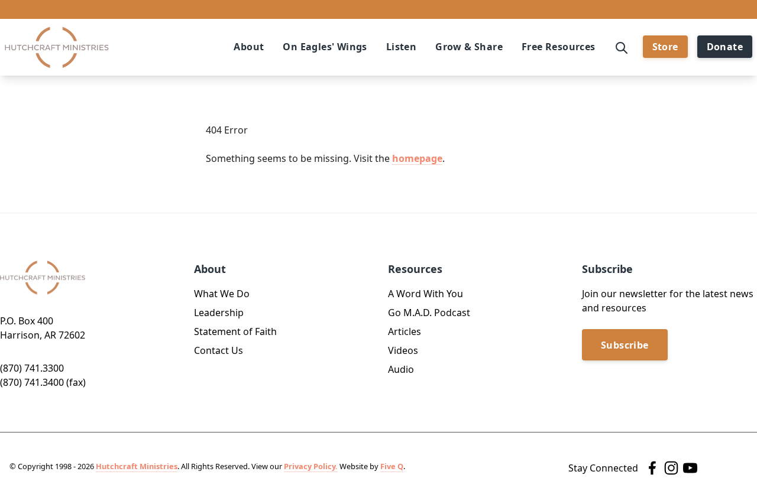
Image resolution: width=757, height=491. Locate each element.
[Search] (621, 46)
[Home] (57, 48)
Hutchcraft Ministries (136, 466)
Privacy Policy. (311, 466)
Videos (403, 350)
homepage (417, 158)
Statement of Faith (235, 331)
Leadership (219, 312)
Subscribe (625, 345)
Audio (401, 369)
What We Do (222, 293)
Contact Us (218, 350)
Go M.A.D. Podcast (429, 312)
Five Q (391, 466)
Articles (404, 331)
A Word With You (425, 293)
